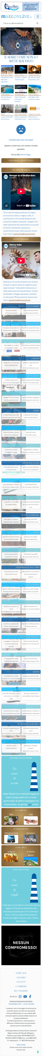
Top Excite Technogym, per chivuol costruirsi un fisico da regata (11, 696)
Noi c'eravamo (21, 991)
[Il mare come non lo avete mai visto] (21, 41)
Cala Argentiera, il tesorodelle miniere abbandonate (7, 79)
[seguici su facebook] (30, 997)
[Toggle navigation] (38, 16)
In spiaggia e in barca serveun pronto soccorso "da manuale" (11, 644)
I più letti (21, 982)
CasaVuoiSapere (28, 1004)
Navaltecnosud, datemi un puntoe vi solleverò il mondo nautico (11, 609)
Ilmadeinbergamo (15, 1004)
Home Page (25, 154)
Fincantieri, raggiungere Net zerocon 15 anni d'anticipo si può (31, 365)
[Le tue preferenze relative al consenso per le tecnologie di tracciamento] (38, 1052)
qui (29, 804)
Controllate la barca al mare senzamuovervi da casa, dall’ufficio (31, 731)
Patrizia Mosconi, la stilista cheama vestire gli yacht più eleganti (30, 574)
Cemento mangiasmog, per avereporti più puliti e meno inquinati (11, 731)
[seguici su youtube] (25, 997)
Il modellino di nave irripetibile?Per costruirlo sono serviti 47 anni (31, 504)
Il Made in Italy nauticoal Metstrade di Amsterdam (20, 99)
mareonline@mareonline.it (24, 234)
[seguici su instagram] (20, 997)
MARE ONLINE (21, 1045)
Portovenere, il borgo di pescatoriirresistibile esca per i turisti (31, 748)
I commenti (21, 986)
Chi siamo (21, 977)
